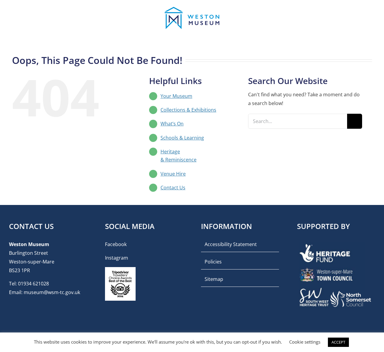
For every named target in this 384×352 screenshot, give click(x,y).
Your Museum (176, 96)
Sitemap (214, 279)
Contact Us (172, 187)
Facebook (116, 244)
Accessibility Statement (231, 244)
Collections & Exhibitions (188, 110)
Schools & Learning (182, 137)
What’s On (172, 123)
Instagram (116, 257)
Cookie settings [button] (304, 342)
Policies (213, 261)
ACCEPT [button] (338, 342)
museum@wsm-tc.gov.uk (52, 292)
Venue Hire (173, 173)
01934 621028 (33, 283)
